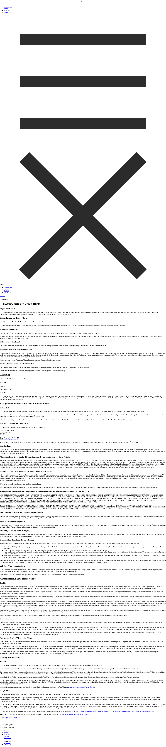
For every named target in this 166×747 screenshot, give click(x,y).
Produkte (6, 10)
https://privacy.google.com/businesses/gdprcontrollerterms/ (94, 711)
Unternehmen (8, 7)
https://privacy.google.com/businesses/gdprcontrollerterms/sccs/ (134, 711)
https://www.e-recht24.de (12, 717)
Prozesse (6, 9)
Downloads (7, 12)
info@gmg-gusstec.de (11, 439)
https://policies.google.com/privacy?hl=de (81, 687)
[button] (83, 150)
